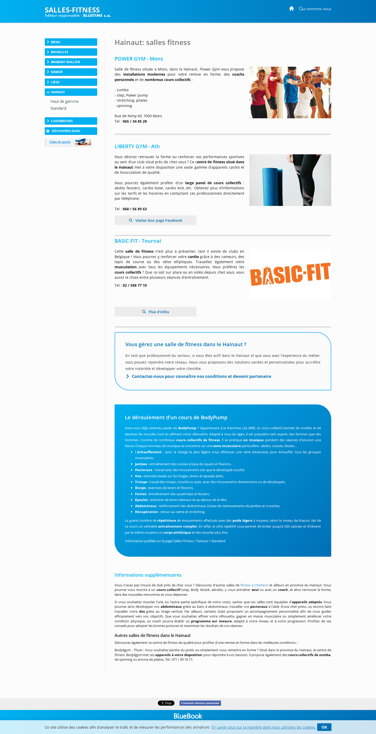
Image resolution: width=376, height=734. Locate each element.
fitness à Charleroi (254, 585)
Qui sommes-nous (315, 9)
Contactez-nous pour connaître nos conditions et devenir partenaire (201, 376)
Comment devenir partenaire (200, 703)
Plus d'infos (158, 311)
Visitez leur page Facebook (158, 220)
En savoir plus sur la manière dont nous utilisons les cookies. (264, 727)
